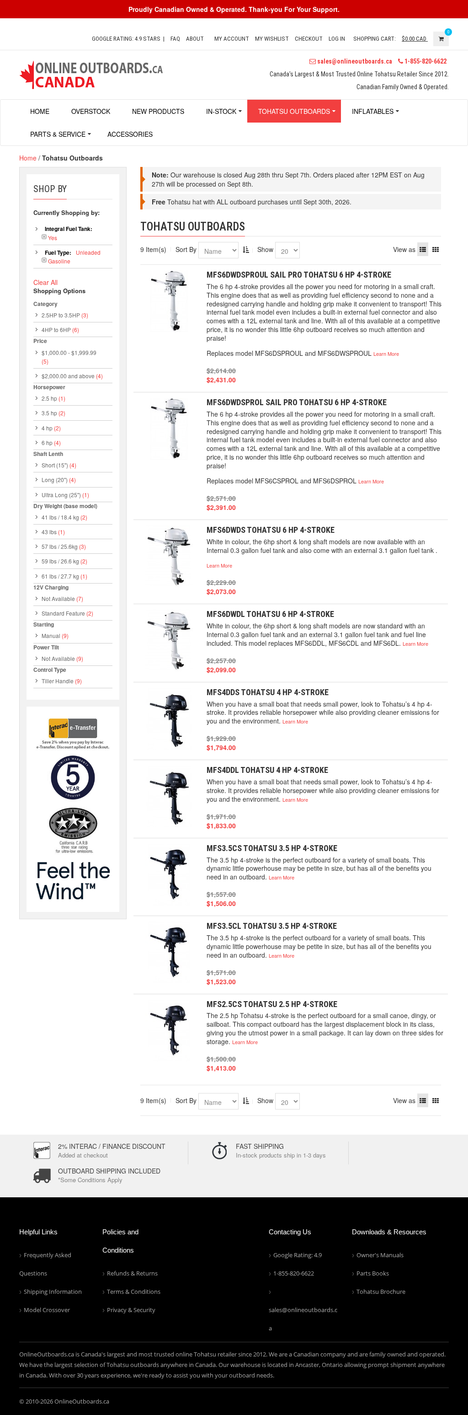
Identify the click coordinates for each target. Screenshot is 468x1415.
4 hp (47, 428)
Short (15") (55, 465)
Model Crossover (47, 1310)
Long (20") (55, 479)
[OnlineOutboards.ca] (91, 73)
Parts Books (372, 1273)
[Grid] (435, 249)
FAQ (175, 38)
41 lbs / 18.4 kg (60, 517)
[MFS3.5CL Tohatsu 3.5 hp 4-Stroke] (169, 952)
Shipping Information (53, 1291)
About (195, 38)
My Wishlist (272, 38)
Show (265, 249)
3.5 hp (49, 413)
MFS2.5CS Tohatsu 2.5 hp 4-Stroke (272, 1004)
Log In (337, 38)
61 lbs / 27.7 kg (60, 576)
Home (28, 157)
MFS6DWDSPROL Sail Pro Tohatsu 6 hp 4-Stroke (297, 402)
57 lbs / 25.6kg (60, 546)
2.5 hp (49, 398)
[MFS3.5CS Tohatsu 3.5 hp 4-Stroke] (169, 875)
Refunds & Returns (132, 1273)
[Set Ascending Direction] (245, 249)
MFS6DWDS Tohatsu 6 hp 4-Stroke (271, 530)
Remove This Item (44, 236)
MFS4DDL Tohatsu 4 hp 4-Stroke (267, 770)
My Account (231, 38)
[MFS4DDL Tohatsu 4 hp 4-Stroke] (169, 796)
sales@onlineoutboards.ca (354, 61)
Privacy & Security (131, 1310)
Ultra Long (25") (61, 494)
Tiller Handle (58, 681)
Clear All (45, 282)
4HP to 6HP (56, 329)
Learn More (386, 353)
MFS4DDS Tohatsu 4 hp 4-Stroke (268, 692)
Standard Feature (63, 613)
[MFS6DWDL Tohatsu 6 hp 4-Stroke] (169, 640)
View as (404, 249)
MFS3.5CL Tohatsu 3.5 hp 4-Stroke (272, 926)
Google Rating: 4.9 (297, 1255)
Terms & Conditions (133, 1291)
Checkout (309, 38)
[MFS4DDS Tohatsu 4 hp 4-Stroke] (169, 719)
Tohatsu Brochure (380, 1291)
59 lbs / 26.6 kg (60, 561)
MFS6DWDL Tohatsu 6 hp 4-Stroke (270, 614)
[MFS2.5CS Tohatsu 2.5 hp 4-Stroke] (169, 1030)
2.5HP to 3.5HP (61, 315)
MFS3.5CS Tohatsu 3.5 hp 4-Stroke (272, 848)
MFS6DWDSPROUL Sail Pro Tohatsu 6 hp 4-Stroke (299, 274)
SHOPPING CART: (374, 38)
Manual (51, 635)
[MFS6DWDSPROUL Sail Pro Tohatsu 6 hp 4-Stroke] (169, 301)
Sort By (186, 249)
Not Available (58, 598)
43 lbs (49, 532)
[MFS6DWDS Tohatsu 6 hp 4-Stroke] (169, 556)
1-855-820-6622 (425, 61)
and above (68, 376)
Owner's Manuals (380, 1255)
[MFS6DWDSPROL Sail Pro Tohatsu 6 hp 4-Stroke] (169, 429)
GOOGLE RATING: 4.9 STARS (126, 38)
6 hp (47, 442)
